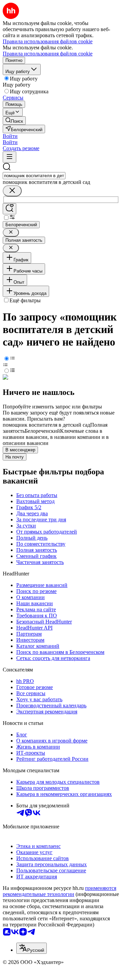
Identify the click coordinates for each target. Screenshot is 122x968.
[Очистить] (12, 190)
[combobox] (34, 175)
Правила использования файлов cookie (48, 53)
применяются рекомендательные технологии (59, 891)
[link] (14, 120)
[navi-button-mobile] (9, 157)
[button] (10, 136)
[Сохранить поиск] (9, 208)
